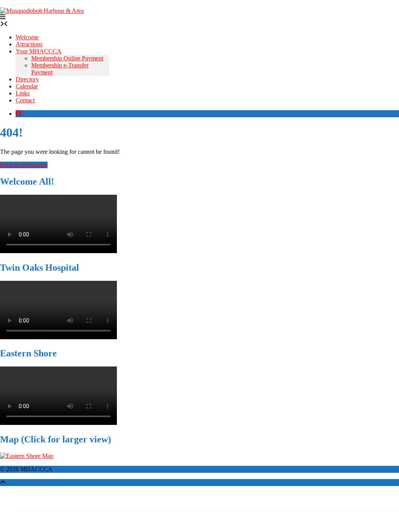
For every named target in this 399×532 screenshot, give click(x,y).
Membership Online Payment (67, 58)
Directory (27, 79)
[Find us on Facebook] (19, 113)
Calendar (27, 86)
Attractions (29, 44)
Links (23, 93)
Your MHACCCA (39, 51)
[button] (2, 17)
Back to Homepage (24, 165)
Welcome (27, 37)
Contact (25, 100)
